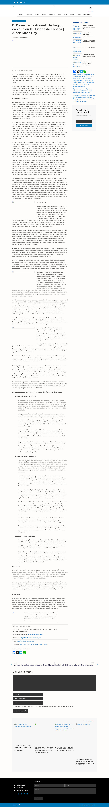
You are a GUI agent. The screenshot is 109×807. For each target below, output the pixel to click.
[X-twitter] (21, 794)
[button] (90, 8)
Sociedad (37, 14)
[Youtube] (21, 2)
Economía (44, 14)
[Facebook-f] (14, 2)
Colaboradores (86, 14)
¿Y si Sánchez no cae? (79, 101)
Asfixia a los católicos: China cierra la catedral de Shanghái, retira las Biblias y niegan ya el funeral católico (84, 97)
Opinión (79, 14)
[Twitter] (17, 2)
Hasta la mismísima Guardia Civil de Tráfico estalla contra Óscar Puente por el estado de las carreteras (83, 76)
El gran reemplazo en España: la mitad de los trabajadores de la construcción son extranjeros (82, 90)
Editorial (72, 14)
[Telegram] (27, 794)
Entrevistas (52, 14)
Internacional (29, 14)
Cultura (65, 14)
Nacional (21, 14)
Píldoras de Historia (21, 21)
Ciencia (59, 14)
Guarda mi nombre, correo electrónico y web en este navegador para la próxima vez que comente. (44, 706)
